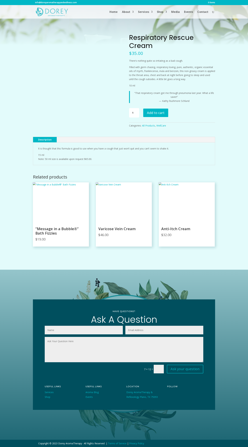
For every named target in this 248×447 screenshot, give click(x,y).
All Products (148, 125)
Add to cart (155, 112)
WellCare (161, 125)
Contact (202, 12)
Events (188, 12)
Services (143, 12)
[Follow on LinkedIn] (170, 400)
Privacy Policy (136, 443)
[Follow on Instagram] (185, 395)
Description (45, 139)
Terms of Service (117, 443)
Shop (160, 12)
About (126, 12)
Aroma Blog (92, 392)
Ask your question (185, 369)
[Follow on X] (177, 395)
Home (113, 12)
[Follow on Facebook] (170, 395)
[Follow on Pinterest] (193, 395)
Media (175, 12)
